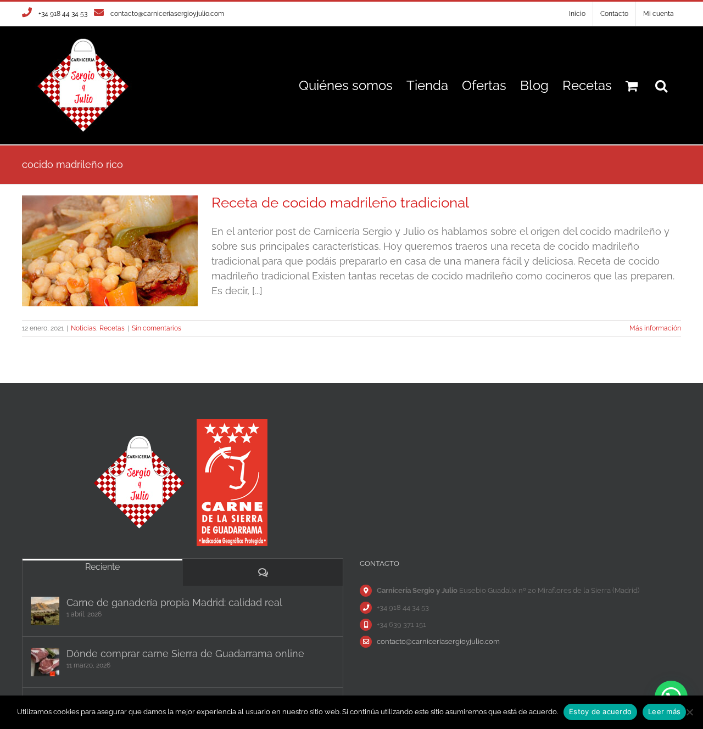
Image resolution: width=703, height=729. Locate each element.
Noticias (83, 328)
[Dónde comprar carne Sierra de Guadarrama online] (45, 662)
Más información (655, 328)
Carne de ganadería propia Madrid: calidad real (174, 602)
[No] (689, 711)
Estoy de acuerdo (600, 711)
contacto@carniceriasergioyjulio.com (167, 14)
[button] (661, 85)
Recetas (112, 328)
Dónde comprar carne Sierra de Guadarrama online (185, 653)
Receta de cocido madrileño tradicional (340, 202)
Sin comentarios (156, 328)
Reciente (102, 567)
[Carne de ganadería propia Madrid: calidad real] (45, 611)
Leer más (664, 711)
